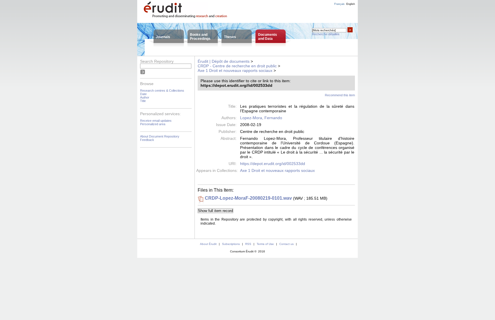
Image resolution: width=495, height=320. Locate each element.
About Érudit (208, 244)
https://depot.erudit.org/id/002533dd (272, 163)
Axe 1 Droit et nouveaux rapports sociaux (235, 70)
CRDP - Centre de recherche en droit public (237, 66)
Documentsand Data (267, 37)
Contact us (286, 244)
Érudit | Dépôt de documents (224, 61)
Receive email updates (156, 120)
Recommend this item (340, 95)
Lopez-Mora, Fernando (261, 117)
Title (143, 101)
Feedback (147, 140)
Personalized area (152, 124)
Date (143, 94)
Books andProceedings (200, 37)
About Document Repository (159, 136)
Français (339, 4)
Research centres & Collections (162, 90)
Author (144, 97)
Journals (163, 37)
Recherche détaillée (325, 34)
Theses (230, 37)
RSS (248, 244)
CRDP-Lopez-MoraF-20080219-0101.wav (248, 198)
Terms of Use (265, 244)
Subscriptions (231, 244)
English (350, 4)
